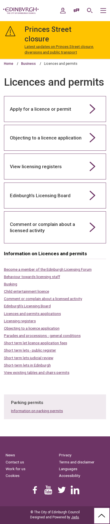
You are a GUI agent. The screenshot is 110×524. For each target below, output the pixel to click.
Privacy (65, 455)
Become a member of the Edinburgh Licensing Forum (48, 269)
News (10, 455)
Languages (68, 469)
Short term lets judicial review (28, 358)
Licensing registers (20, 321)
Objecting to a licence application (32, 328)
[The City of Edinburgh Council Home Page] (21, 10)
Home (8, 64)
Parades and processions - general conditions (42, 335)
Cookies (12, 475)
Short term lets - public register (30, 350)
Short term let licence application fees (35, 343)
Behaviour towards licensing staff (32, 276)
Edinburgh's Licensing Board (27, 306)
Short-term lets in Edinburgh (27, 365)
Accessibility (69, 475)
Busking (10, 284)
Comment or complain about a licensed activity (43, 298)
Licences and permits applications (32, 313)
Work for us (15, 469)
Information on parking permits (37, 410)
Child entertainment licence (26, 291)
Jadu (75, 517)
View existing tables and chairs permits (36, 372)
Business (28, 64)
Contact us (15, 462)
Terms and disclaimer (76, 462)
